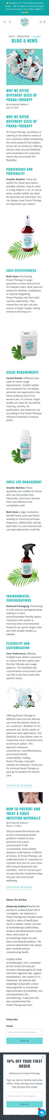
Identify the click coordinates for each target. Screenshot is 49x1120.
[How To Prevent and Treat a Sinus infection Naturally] (24, 797)
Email (9, 1026)
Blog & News (23, 36)
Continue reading (19, 785)
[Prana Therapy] (24, 22)
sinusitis (37, 36)
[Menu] (4, 22)
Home (11, 36)
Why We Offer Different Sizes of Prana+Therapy (21, 95)
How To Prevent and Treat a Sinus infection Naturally (23, 813)
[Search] (10, 22)
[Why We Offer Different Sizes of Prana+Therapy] (24, 67)
